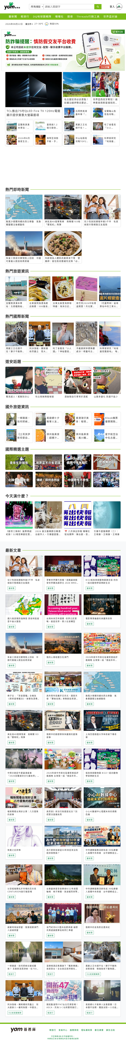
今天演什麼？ (17, 496)
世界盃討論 (110, 16)
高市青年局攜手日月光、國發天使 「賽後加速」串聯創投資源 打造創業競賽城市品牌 (62, 698)
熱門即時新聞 (17, 189)
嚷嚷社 (59, 16)
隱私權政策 (86, 1030)
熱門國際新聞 (17, 316)
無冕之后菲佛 (14, 850)
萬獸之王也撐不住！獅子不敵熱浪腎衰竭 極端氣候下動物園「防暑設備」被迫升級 (101, 968)
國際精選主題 (17, 449)
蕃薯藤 (11, 6)
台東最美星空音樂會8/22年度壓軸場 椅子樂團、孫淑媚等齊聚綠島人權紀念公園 (62, 891)
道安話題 (13, 361)
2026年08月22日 (14, 24)
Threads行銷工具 (88, 16)
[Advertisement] (63, 167)
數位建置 (99, 1030)
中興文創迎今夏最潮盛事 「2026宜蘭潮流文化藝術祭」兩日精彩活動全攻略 (23, 776)
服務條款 (74, 1030)
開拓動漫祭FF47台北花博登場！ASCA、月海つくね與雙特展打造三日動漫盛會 (63, 1007)
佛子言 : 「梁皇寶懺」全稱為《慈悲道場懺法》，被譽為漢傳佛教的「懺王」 (24, 698)
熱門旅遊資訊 (17, 271)
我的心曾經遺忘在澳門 (58, 657)
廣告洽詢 (110, 1030)
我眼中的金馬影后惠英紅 (98, 927)
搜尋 (70, 16)
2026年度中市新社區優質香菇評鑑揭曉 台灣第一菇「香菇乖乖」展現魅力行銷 (102, 660)
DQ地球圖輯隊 (42, 16)
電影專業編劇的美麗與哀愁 (99, 618)
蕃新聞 (13, 16)
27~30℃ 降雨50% (46, 23)
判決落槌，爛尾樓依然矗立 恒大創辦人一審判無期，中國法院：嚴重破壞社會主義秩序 (23, 1007)
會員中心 (63, 1030)
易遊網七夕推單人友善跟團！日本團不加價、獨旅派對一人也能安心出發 (101, 1007)
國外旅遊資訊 (17, 406)
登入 (112, 6)
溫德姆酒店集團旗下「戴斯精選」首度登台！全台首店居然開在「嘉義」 (63, 968)
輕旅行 (25, 16)
